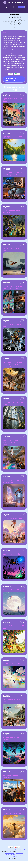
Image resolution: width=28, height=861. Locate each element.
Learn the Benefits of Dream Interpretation (14, 855)
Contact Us (14, 856)
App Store (15, 849)
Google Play (23, 849)
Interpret (6, 7)
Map (15, 7)
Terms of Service (9, 853)
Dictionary (21, 7)
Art (11, 7)
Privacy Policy (19, 853)
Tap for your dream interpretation (11, 79)
